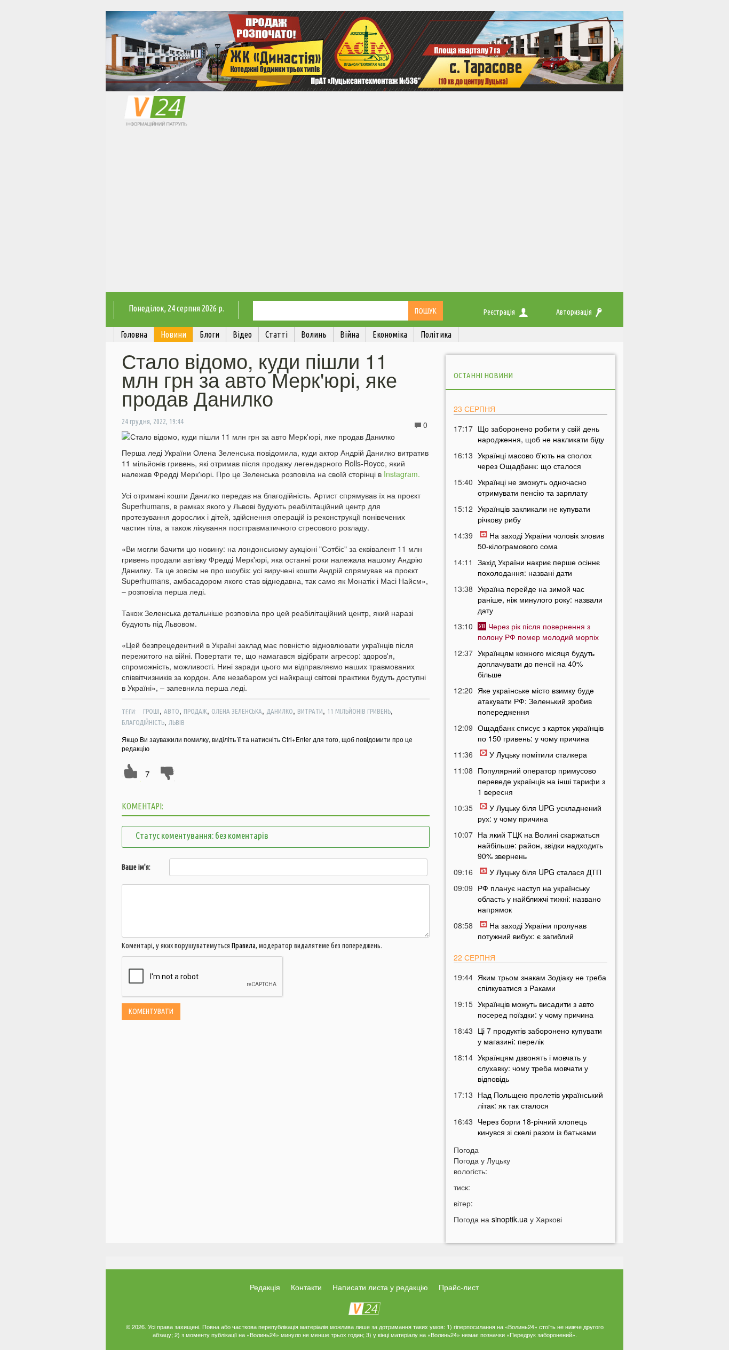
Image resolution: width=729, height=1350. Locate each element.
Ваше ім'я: (136, 867)
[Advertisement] (364, 212)
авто (171, 711)
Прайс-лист (459, 1287)
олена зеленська (236, 711)
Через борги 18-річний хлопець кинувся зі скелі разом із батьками (537, 1126)
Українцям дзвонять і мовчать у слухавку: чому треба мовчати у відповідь (533, 1068)
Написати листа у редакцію (380, 1287)
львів (177, 722)
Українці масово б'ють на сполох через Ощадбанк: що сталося (535, 460)
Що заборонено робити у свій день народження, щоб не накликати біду (541, 433)
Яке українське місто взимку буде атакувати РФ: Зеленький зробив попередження (536, 701)
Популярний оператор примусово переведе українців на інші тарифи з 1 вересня (541, 781)
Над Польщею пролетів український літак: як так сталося (540, 1100)
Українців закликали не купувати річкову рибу (534, 514)
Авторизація (574, 312)
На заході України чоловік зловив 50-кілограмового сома (541, 540)
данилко (279, 711)
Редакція (265, 1287)
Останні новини (483, 375)
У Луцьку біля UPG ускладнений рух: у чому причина (539, 813)
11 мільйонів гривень (359, 711)
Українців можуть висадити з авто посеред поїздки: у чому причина (536, 1009)
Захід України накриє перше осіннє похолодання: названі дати (539, 567)
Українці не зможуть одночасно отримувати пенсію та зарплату (533, 487)
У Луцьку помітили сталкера (538, 754)
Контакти (306, 1287)
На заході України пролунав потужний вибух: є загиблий (532, 930)
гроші (151, 711)
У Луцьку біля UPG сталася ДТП (545, 872)
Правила (244, 945)
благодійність (143, 722)
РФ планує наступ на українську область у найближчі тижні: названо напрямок (539, 899)
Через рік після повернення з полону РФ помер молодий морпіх (538, 631)
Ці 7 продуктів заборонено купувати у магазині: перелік (540, 1036)
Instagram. (401, 474)
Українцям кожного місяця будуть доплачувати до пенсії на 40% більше (536, 663)
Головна (134, 334)
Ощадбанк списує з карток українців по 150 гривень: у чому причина (541, 733)
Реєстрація (499, 312)
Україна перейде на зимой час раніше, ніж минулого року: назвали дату (540, 599)
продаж (195, 711)
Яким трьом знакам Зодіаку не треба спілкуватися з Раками (542, 982)
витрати (310, 711)
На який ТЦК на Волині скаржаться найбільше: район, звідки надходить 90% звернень (540, 845)
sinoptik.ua (510, 1219)
